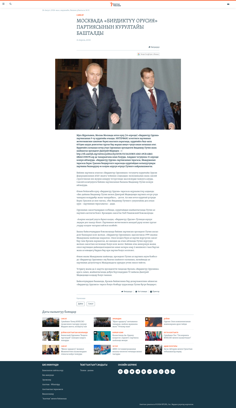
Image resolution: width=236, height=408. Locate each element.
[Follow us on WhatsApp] (161, 371)
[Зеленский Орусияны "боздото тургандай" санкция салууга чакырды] (50, 336)
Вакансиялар (48, 394)
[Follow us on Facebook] (120, 371)
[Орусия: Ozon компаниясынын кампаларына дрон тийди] (153, 322)
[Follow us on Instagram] (155, 371)
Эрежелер (46, 380)
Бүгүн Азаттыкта (171, 333)
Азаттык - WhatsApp (51, 385)
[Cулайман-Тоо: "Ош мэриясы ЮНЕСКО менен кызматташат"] (153, 336)
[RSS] (167, 371)
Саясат (80, 15)
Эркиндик (116, 319)
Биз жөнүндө (48, 375)
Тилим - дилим (86, 371)
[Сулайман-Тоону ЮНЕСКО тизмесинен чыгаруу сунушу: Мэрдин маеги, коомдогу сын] (50, 322)
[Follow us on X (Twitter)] (126, 371)
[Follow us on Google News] (143, 371)
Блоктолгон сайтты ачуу (52, 371)
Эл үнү (115, 346)
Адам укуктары (170, 346)
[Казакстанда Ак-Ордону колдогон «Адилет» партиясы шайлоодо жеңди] (102, 336)
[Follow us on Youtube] (132, 371)
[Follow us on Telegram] (137, 371)
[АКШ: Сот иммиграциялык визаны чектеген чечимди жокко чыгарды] (102, 349)
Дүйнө (167, 319)
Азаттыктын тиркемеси (52, 389)
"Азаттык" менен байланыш (54, 399)
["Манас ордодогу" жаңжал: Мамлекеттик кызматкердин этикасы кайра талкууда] (50, 349)
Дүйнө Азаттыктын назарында (74, 333)
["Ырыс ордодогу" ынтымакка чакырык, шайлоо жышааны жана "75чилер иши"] (102, 322)
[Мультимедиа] (228, 4)
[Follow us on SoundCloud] (149, 371)
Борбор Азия (117, 333)
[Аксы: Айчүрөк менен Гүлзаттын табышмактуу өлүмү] (153, 349)
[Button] (153, 47)
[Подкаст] (172, 371)
